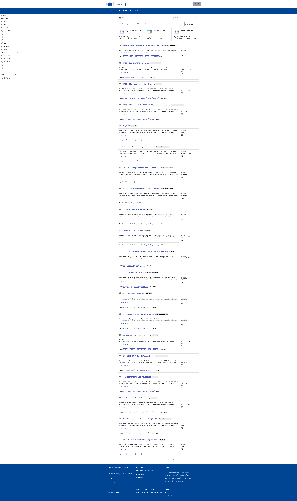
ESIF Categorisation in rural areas (133, 293)
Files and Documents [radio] (9, 34)
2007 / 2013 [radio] (7, 58)
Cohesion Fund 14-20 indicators (133, 230)
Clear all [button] (143, 24)
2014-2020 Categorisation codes (133, 272)
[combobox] (8, 78)
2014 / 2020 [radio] (7, 61)
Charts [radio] (5, 24)
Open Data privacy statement (115, 482)
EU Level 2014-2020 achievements (134, 210)
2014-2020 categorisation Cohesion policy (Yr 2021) (140, 419)
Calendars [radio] (6, 21)
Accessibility (111, 478)
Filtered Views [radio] (7, 37)
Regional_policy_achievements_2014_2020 (136, 335)
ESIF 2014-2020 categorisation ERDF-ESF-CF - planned (140, 189)
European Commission (114, 492)
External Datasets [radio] (8, 30)
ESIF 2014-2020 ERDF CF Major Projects (136, 63)
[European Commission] (117, 4)
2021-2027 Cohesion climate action (134, 31)
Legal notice (168, 497)
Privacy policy (168, 495)
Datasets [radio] (6, 27)
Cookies (167, 492)
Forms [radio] (5, 40)
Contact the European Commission (145, 489)
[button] (4, 71)
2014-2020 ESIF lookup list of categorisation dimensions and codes (145, 251)
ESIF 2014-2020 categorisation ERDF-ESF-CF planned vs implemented (146, 105)
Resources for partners (142, 495)
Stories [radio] (5, 49)
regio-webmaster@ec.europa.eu (144, 470)
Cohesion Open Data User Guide (188, 31)
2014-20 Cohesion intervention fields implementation (140, 440)
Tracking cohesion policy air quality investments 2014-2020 (142, 46)
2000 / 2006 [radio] (7, 55)
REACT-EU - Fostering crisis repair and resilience (138, 147)
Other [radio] (5, 68)
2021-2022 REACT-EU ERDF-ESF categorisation (138, 356)
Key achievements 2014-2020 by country (136, 398)
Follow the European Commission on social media (149, 492)
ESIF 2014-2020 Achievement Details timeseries (138, 84)
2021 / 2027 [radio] (7, 65)
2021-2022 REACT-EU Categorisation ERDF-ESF (138, 314)
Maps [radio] (5, 43)
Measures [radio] (6, 46)
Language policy (169, 489)
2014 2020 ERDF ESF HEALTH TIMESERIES (136, 377)
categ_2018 (126, 126)
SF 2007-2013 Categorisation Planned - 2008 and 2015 (140, 168)
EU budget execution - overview (159, 31)
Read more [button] (123, 72)
